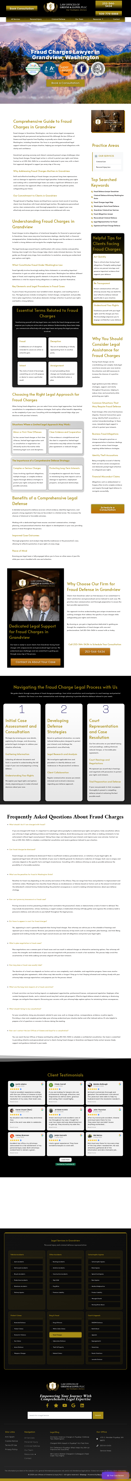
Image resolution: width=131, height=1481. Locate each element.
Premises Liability (58, 1292)
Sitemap (83, 1474)
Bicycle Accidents (19, 1274)
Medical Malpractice (98, 1286)
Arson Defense (18, 1347)
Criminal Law (101, 161)
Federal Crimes (57, 1353)
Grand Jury (95, 1347)
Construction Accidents (60, 1274)
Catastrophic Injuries (98, 1262)
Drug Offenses (57, 1322)
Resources (97, 19)
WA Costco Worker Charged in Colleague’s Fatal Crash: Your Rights (69, 1455)
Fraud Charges (57, 1335)
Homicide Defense (20, 1322)
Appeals (94, 1335)
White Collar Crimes (59, 1329)
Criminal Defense (58, 19)
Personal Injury (36, 19)
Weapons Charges (20, 1353)
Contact (116, 19)
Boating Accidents (59, 1262)
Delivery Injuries (19, 1292)
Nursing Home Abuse (98, 1304)
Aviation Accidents (59, 1268)
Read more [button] (14, 1102)
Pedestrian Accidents (21, 1280)
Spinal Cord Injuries (98, 1274)
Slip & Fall (56, 1280)
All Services (15, 19)
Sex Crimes (17, 1341)
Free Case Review (117, 1475)
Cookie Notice (11, 1441)
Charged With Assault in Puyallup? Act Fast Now (69, 1443)
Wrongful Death (97, 1298)
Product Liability (97, 1292)
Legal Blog (54, 1432)
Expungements (96, 1341)
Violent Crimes (18, 1329)
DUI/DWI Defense (97, 1322)
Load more (65, 1160)
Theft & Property (58, 1347)
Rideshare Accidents (20, 1286)
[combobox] (60, 1415)
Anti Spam (10, 1437)
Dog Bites (56, 1286)
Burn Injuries (95, 1280)
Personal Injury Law (103, 167)
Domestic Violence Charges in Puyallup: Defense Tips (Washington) (69, 1438)
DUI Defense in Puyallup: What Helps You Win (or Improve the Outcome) (70, 1448)
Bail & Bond (95, 1329)
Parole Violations (97, 1353)
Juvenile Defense (97, 1359)
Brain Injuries (96, 1268)
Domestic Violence (20, 1335)
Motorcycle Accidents (21, 1268)
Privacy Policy (11, 1449)
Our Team (79, 19)
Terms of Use (11, 1445)
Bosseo (100, 1474)
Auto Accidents (19, 1262)
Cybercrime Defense (59, 1341)
